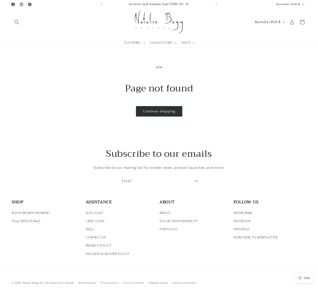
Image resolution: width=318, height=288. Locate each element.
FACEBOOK (242, 221)
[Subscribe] (196, 181)
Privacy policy (109, 282)
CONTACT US (96, 237)
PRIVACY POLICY (98, 246)
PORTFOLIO (168, 229)
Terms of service (133, 282)
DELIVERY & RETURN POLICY (107, 254)
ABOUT (165, 213)
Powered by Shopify (61, 282)
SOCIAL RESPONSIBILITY (178, 221)
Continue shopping (159, 111)
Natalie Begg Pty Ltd (35, 282)
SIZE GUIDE (94, 213)
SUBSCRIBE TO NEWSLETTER (255, 237)
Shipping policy (158, 282)
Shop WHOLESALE (26, 221)
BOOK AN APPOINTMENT (31, 213)
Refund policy (87, 282)
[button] (17, 22)
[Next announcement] (216, 4)
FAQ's (90, 229)
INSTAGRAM (242, 213)
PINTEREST (241, 229)
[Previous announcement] (102, 4)
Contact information (185, 282)
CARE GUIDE (95, 221)
